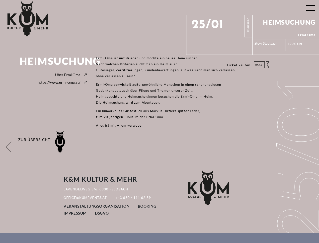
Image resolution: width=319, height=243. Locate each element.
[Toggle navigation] (310, 6)
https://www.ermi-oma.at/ (59, 82)
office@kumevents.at (85, 198)
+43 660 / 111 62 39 (133, 198)
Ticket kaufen (238, 65)
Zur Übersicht (34, 139)
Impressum (75, 213)
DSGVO (102, 213)
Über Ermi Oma (67, 75)
